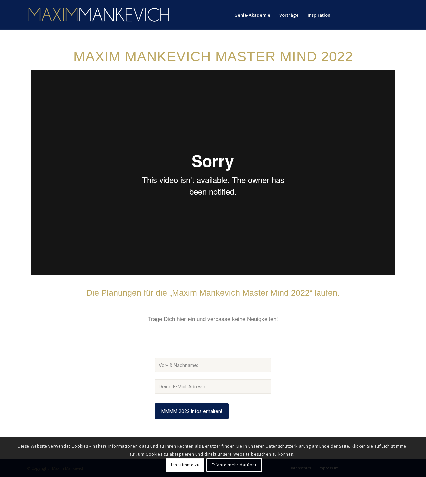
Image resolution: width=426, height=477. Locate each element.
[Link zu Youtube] (364, 15)
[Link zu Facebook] (354, 15)
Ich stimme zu (185, 464)
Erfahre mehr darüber (234, 464)
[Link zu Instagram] (374, 15)
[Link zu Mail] (394, 15)
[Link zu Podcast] (384, 15)
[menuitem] (252, 15)
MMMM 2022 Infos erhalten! (191, 411)
